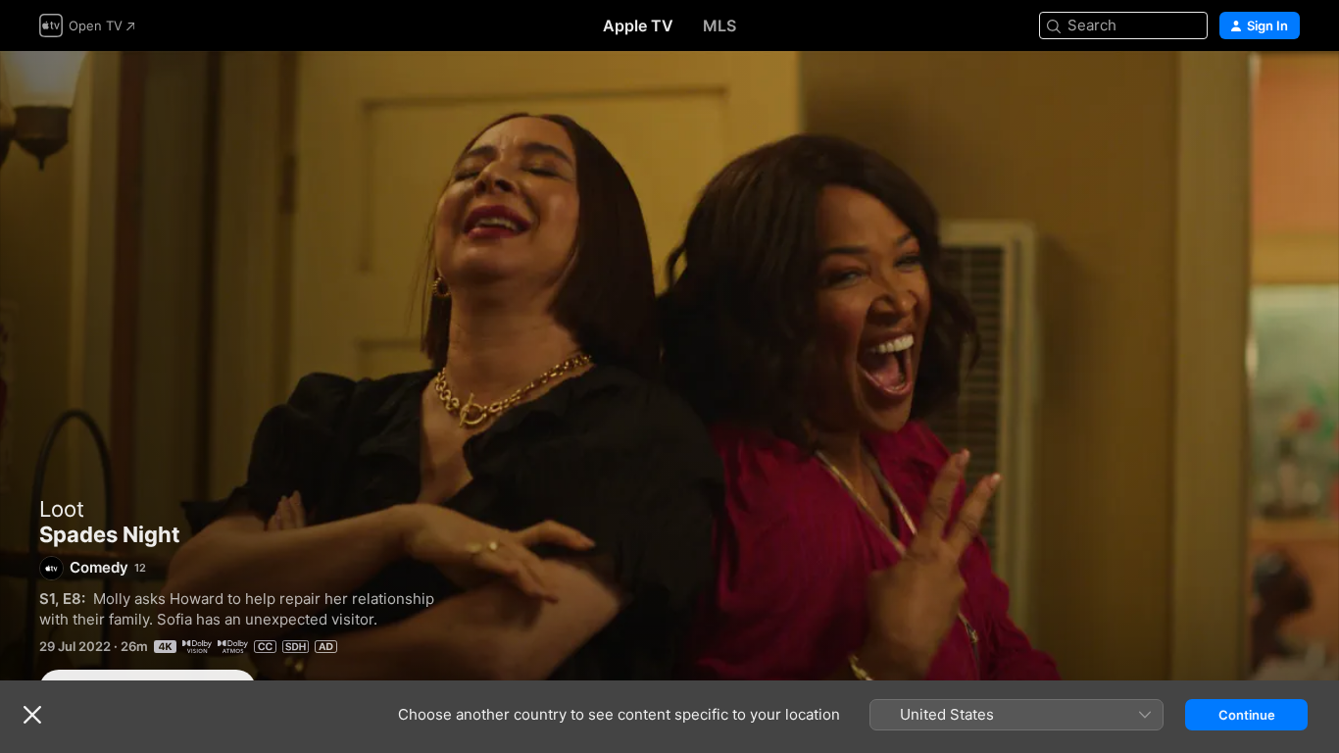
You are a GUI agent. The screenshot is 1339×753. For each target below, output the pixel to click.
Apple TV (638, 25)
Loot (61, 509)
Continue (1246, 715)
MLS (719, 25)
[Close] (32, 715)
